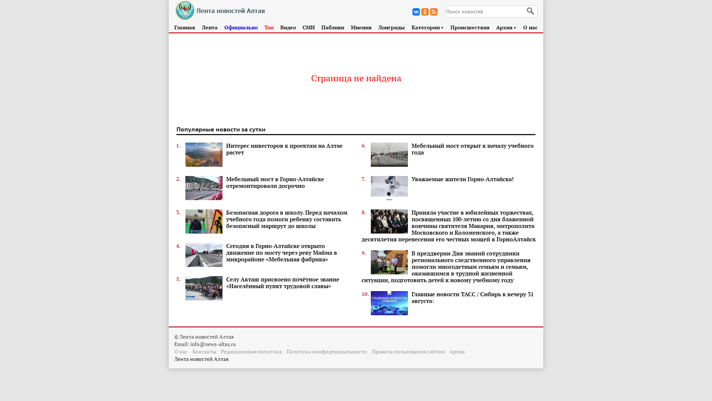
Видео (288, 27)
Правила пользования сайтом (408, 351)
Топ (269, 27)
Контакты (204, 351)
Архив (506, 27)
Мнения (361, 27)
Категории (428, 27)
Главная (184, 27)
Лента (210, 27)
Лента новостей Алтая (201, 358)
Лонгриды (391, 27)
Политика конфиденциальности (327, 351)
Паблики (333, 27)
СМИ (309, 27)
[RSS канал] (434, 12)
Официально (241, 27)
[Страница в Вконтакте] (416, 12)
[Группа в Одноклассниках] (425, 12)
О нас (530, 27)
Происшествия (470, 27)
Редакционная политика (251, 351)
